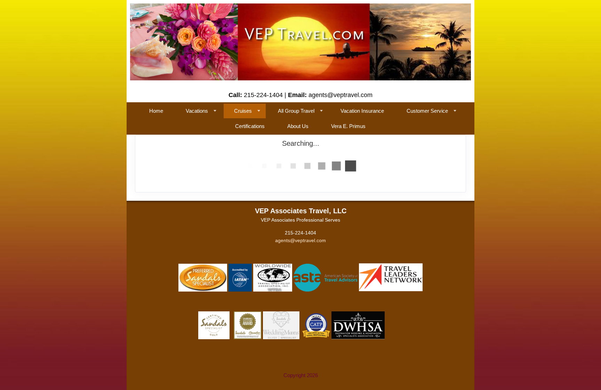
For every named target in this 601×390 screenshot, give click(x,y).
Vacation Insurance (362, 111)
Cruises (243, 111)
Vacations (197, 111)
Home (156, 111)
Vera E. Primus (348, 126)
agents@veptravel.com (300, 240)
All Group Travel (296, 111)
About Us (297, 126)
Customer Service (427, 111)
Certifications (250, 126)
